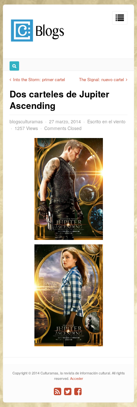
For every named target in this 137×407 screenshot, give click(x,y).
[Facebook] (78, 391)
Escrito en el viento (106, 121)
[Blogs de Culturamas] (37, 44)
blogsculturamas (26, 121)
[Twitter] (67, 391)
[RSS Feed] (57, 391)
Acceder (76, 378)
